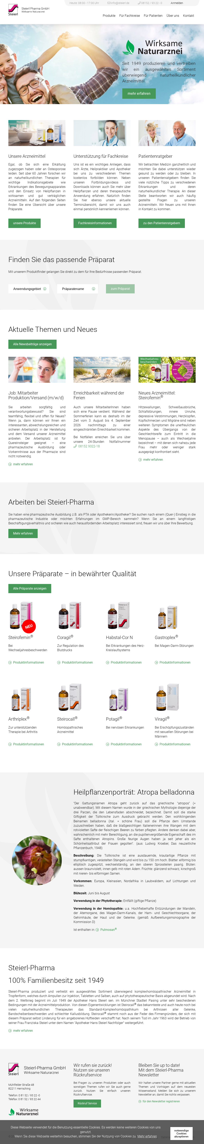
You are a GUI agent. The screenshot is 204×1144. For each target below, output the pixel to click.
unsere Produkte (24, 223)
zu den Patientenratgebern (161, 223)
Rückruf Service (87, 1103)
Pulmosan (108, 929)
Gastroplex (166, 637)
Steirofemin (20, 637)
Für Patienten (153, 16)
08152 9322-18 (89, 446)
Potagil (114, 719)
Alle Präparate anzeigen (29, 588)
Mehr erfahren (23, 533)
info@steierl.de (120, 3)
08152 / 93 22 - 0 (151, 3)
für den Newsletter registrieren (161, 1101)
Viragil (162, 719)
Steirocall (67, 719)
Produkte (109, 16)
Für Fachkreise (129, 16)
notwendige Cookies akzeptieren (181, 1133)
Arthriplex (18, 719)
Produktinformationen (28, 662)
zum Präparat (120, 289)
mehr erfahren (139, 93)
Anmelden (177, 3)
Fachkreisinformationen (95, 223)
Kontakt (188, 16)
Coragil (65, 637)
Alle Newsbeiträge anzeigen (32, 344)
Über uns (173, 16)
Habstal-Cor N (119, 637)
